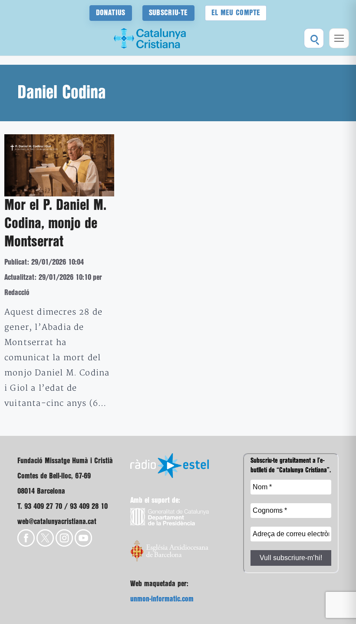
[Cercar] (314, 38)
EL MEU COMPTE (235, 13)
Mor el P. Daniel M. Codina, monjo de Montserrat (55, 224)
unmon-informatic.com (162, 599)
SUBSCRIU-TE (168, 13)
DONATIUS (110, 13)
